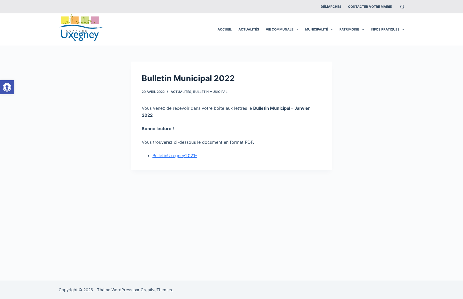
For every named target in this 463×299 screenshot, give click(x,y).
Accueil (225, 29)
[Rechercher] (402, 7)
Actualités (248, 29)
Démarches (331, 7)
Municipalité (316, 29)
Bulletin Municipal (210, 92)
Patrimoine (349, 29)
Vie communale (279, 29)
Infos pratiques (385, 29)
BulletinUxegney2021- (174, 155)
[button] (7, 87)
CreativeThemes (156, 289)
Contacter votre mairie (370, 7)
